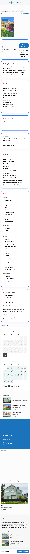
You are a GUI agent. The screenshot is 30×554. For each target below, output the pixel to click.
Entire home (9, 507)
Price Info (7, 83)
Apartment (6, 49)
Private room (7, 47)
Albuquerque (15, 400)
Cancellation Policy (7, 305)
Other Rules (6, 314)
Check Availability (23, 45)
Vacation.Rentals (7, 522)
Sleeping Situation (9, 118)
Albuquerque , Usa (6, 14)
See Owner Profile (7, 439)
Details (6, 154)
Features (7, 193)
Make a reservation (23, 551)
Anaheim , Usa (15, 414)
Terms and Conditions (10, 292)
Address (7, 136)
